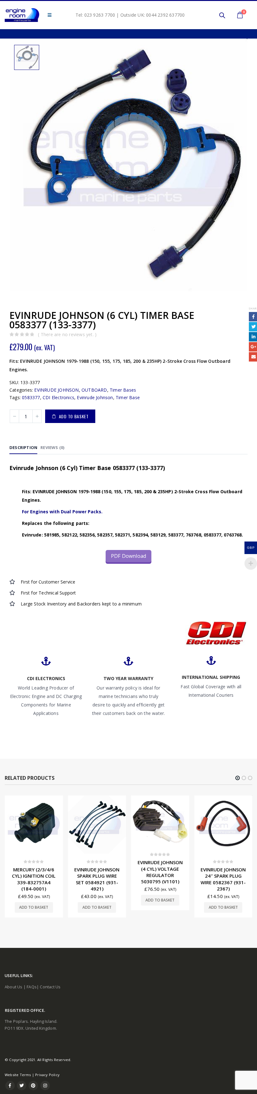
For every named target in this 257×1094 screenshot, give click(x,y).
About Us (14, 987)
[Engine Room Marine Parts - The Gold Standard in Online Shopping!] (22, 15)
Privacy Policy (47, 1074)
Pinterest (33, 1085)
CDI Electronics (58, 397)
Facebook (10, 1085)
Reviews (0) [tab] (52, 447)
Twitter (21, 1085)
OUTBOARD (94, 390)
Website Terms (18, 1074)
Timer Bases (123, 390)
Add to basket (74, 416)
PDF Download (128, 555)
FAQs (32, 987)
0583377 (31, 397)
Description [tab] (23, 447)
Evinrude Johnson (95, 397)
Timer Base (128, 397)
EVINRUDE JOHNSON (56, 390)
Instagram (45, 1085)
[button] (237, 778)
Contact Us (50, 987)
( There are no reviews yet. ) (67, 334)
